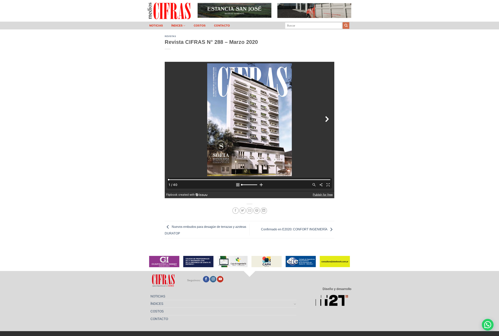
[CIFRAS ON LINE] (169, 10)
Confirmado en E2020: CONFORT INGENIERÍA (294, 229)
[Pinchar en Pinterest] (256, 210)
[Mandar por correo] (249, 210)
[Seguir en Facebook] (206, 279)
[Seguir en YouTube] (220, 279)
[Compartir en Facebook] (235, 210)
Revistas (170, 36)
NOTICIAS (156, 25)
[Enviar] (346, 25)
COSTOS (200, 25)
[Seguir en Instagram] (213, 279)
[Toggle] (295, 304)
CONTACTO (222, 25)
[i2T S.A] (333, 301)
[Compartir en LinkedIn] (264, 210)
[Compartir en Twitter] (242, 210)
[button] (488, 325)
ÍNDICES (177, 25)
